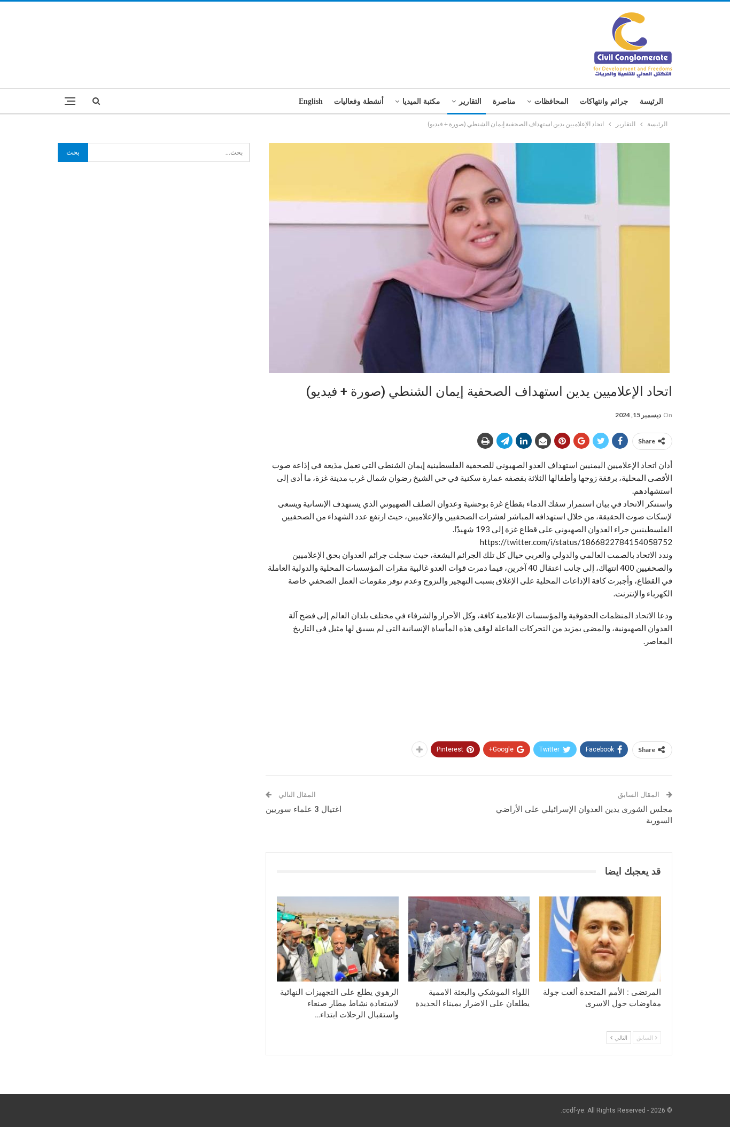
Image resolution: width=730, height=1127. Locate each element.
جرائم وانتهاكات (604, 101)
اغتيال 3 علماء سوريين (303, 809)
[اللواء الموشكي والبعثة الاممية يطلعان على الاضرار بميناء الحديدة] (469, 939)
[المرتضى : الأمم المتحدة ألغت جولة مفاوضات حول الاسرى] (600, 939)
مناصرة (504, 101)
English (311, 101)
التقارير (470, 101)
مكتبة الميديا (421, 101)
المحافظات (551, 101)
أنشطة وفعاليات (359, 101)
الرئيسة (651, 101)
